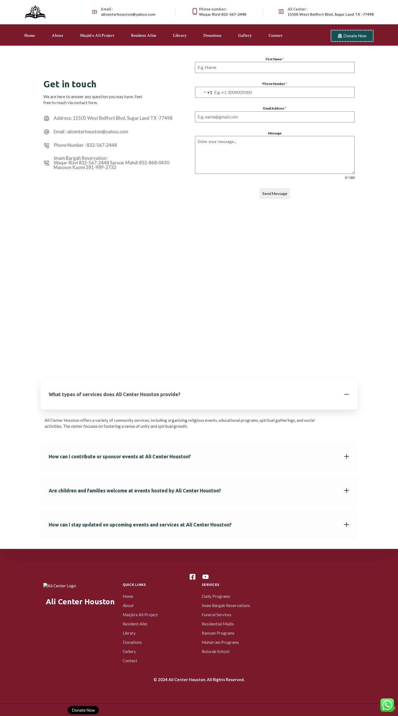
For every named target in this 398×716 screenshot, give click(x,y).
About (57, 35)
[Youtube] (205, 577)
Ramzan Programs (218, 633)
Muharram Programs (220, 642)
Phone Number (274, 84)
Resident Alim (143, 35)
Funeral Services (216, 614)
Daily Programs (216, 596)
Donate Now (83, 709)
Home (29, 35)
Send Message (274, 193)
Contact (275, 35)
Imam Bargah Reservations (226, 605)
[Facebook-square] (192, 577)
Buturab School (215, 651)
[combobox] (203, 92)
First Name (275, 59)
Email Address (274, 108)
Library (180, 35)
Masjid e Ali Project (97, 35)
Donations (212, 35)
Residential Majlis (218, 623)
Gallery (245, 35)
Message (275, 133)
